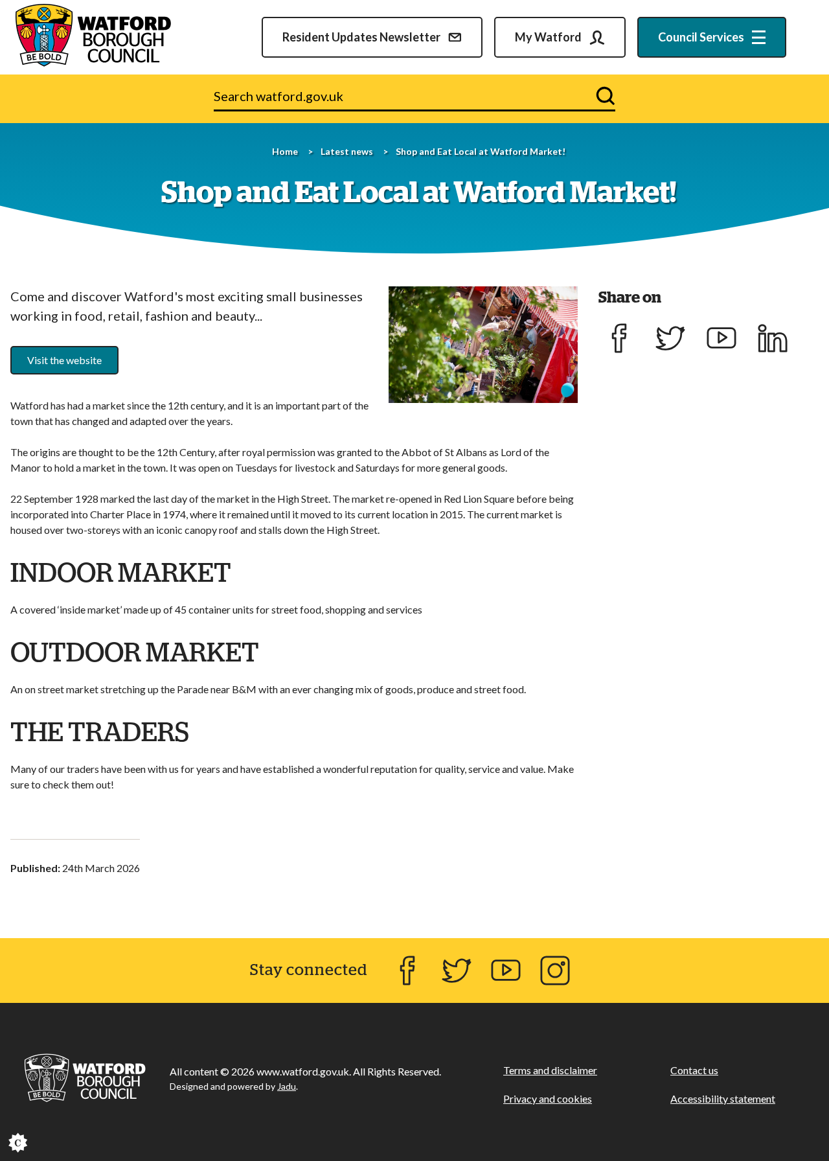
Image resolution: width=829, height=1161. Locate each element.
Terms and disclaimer (550, 1070)
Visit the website (64, 360)
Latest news (347, 151)
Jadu (286, 1086)
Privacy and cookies (547, 1098)
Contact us (694, 1070)
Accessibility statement (722, 1098)
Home (285, 151)
